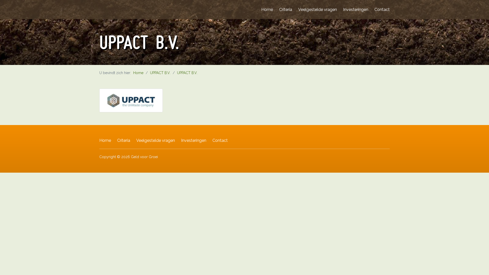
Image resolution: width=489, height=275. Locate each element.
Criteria (285, 9)
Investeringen (355, 9)
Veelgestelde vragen (317, 9)
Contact (382, 9)
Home (267, 9)
